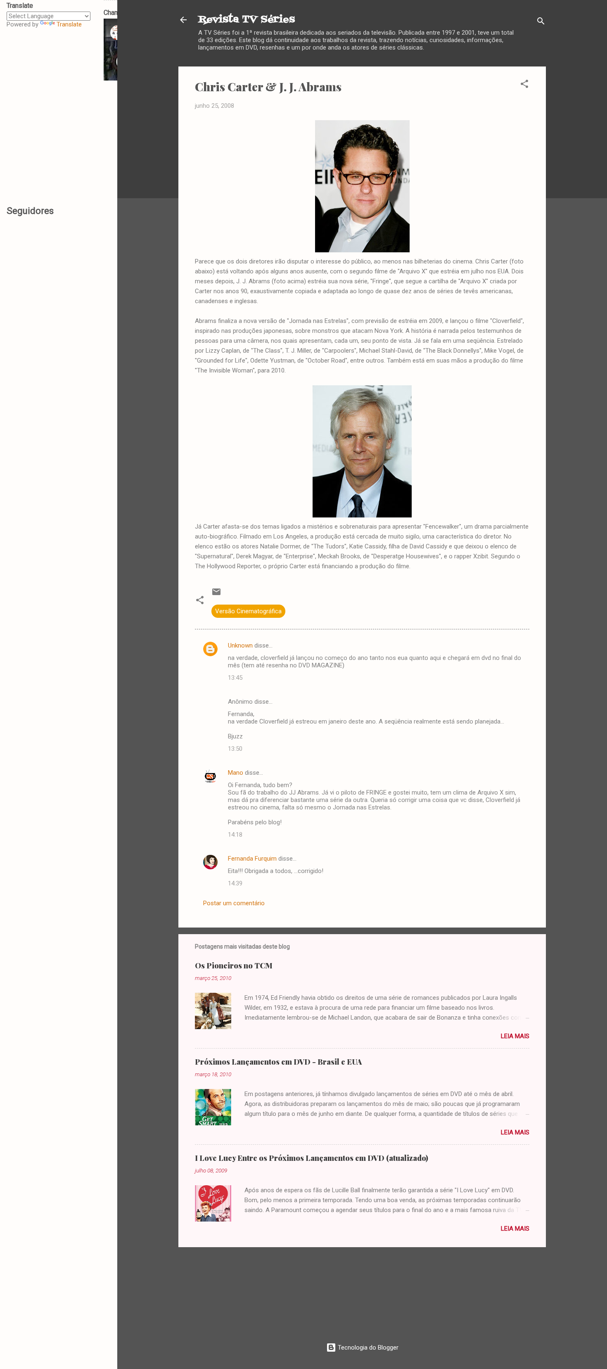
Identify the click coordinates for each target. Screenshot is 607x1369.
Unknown (240, 645)
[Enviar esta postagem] (216, 594)
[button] (524, 85)
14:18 (235, 834)
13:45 (235, 677)
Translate (69, 24)
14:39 (235, 883)
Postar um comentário (234, 903)
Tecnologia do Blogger (367, 1347)
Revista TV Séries (246, 19)
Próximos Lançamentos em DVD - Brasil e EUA (278, 1062)
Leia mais (515, 1036)
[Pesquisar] (541, 22)
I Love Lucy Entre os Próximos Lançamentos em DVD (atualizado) (311, 1158)
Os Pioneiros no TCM (234, 965)
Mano (235, 772)
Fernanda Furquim (252, 858)
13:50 (235, 748)
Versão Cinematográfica (248, 611)
